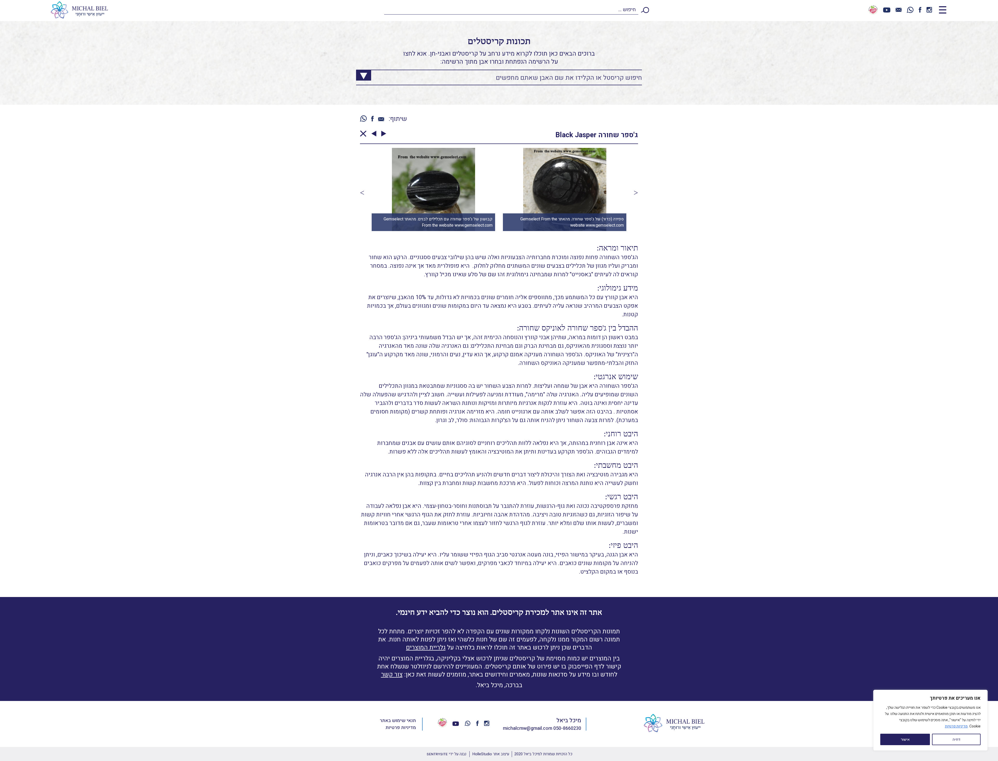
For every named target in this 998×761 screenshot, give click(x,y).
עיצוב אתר (490, 754)
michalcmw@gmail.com (527, 728)
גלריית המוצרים (425, 647)
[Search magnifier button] (359, 73)
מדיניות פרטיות (956, 726)
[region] (930, 720)
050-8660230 (567, 728)
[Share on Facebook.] (372, 119)
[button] (362, 192)
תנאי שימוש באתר (398, 720)
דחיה (956, 739)
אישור (905, 739)
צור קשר (392, 674)
